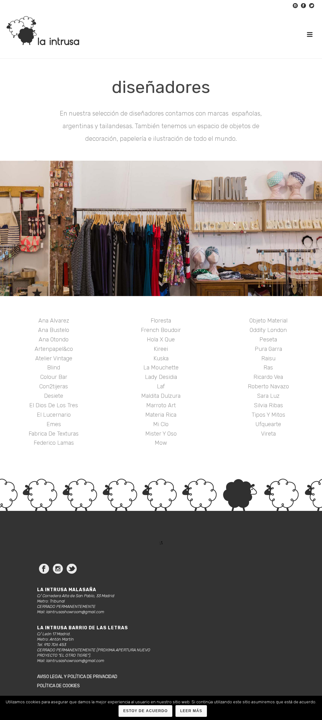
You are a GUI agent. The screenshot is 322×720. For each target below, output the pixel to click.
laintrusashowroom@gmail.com (75, 611)
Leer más (191, 711)
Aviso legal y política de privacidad (77, 676)
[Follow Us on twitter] (72, 569)
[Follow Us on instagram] (58, 569)
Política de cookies (58, 686)
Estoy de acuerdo (145, 711)
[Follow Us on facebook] (44, 569)
